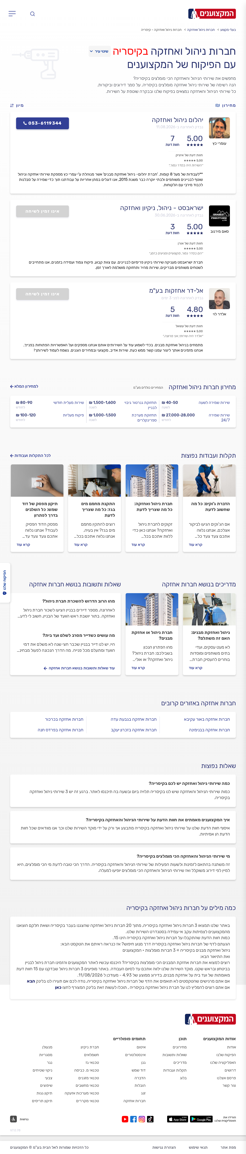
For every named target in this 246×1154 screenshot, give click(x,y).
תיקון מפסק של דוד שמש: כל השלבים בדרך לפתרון (40, 509)
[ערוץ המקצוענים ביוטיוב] (126, 1119)
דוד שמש (139, 1070)
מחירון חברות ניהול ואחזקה (202, 387)
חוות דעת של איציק (189, 155)
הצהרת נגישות (164, 1147)
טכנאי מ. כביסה (86, 1070)
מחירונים (180, 1047)
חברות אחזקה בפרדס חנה (60, 730)
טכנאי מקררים (87, 1101)
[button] (19, 105)
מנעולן (47, 1047)
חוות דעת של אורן (190, 243)
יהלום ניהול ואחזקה (177, 120)
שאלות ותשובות (174, 1054)
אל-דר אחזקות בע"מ (176, 290)
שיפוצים (46, 1085)
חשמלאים (91, 1054)
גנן (143, 1062)
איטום (141, 1047)
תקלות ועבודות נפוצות (208, 455)
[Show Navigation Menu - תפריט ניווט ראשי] (13, 13)
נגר (49, 1062)
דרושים (230, 1070)
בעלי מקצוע (228, 30)
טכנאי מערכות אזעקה (82, 1093)
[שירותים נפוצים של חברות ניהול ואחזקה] (152, 482)
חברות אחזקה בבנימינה (209, 730)
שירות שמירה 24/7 (219, 417)
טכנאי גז (92, 1062)
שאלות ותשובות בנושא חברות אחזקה (75, 584)
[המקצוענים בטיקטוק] (150, 1119)
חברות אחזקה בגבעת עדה (134, 719)
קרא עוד (195, 544)
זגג (143, 1093)
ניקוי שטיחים (42, 1070)
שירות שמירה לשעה (214, 402)
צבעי (48, 1078)
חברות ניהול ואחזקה (201, 30)
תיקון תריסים (42, 1101)
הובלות (140, 1085)
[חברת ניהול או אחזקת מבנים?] (152, 611)
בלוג (183, 1078)
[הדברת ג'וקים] (209, 482)
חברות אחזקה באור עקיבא (207, 719)
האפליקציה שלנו (223, 1062)
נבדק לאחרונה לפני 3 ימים (182, 298)
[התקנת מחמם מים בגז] (94, 482)
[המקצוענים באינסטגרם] (143, 1119)
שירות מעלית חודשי (68, 402)
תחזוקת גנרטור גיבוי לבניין (140, 405)
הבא (31, 981)
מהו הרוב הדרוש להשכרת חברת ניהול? (78, 601)
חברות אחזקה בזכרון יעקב (134, 730)
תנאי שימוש (198, 1147)
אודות (231, 1047)
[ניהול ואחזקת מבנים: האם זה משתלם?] (209, 611)
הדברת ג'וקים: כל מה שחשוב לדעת (210, 506)
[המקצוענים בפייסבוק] (134, 1119)
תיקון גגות (44, 1093)
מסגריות (45, 1054)
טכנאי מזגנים (88, 1078)
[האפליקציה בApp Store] (177, 1119)
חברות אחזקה (134, 1101)
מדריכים (180, 1062)
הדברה (140, 1078)
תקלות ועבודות (175, 1070)
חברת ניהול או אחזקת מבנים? (151, 635)
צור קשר (229, 1085)
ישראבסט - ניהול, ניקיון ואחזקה (161, 208)
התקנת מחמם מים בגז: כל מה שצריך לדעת (98, 509)
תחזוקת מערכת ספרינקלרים (144, 417)
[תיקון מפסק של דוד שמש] (37, 482)
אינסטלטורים (135, 1054)
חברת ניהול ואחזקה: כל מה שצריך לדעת (153, 506)
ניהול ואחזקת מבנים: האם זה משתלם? (210, 635)
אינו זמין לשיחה (42, 211)
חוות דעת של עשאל (189, 326)
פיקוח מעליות (73, 415)
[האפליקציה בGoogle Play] (201, 1119)
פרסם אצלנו (226, 1078)
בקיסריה (130, 51)
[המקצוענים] (212, 14)
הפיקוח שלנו (226, 1054)
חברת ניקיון (90, 1047)
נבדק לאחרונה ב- (179, 127)
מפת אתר (228, 1147)
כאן (58, 987)
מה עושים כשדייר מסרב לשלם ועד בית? (79, 635)
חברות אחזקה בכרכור (64, 719)
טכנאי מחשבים (87, 1085)
